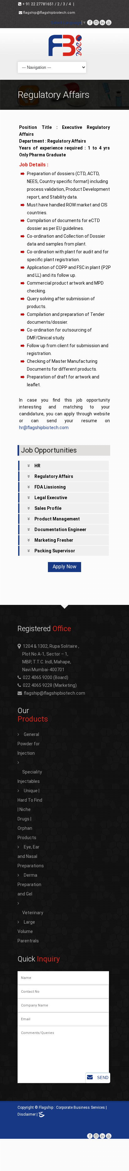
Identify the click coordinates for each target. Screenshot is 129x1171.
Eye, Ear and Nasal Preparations (31, 856)
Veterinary (32, 912)
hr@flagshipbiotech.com (44, 427)
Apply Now (64, 567)
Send (102, 1077)
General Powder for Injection (29, 744)
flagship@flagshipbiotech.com (48, 13)
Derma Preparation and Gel (29, 884)
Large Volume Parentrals (28, 931)
